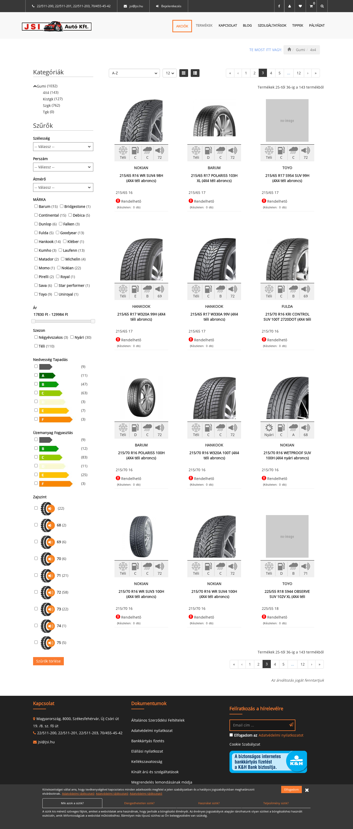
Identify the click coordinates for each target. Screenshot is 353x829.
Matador (46, 259)
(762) (51, 105)
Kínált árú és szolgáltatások (155, 771)
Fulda (43, 232)
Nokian (68, 267)
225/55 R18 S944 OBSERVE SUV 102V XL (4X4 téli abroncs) (287, 594)
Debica (79, 215)
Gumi (300, 49)
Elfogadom (291, 789)
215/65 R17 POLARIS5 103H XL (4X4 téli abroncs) (214, 178)
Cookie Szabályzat (244, 744)
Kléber (73, 241)
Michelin (72, 259)
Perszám (40, 158)
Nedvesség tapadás (50, 359)
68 (59, 525)
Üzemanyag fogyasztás (53, 432)
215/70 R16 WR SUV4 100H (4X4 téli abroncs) (214, 594)
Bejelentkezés (171, 6)
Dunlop (45, 224)
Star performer (72, 285)
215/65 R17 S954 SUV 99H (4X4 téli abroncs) (287, 178)
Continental (49, 215)
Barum (44, 206)
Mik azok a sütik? (72, 803)
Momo (44, 267)
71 (59, 575)
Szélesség (41, 138)
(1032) (47, 86)
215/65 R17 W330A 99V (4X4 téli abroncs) (214, 317)
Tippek (297, 25)
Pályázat (317, 25)
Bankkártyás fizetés (147, 740)
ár (35, 307)
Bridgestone (74, 206)
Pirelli (44, 276)
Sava (43, 285)
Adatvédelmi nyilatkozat (152, 730)
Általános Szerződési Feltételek (158, 720)
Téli (42, 346)
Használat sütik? (209, 803)
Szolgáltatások (272, 25)
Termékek (204, 25)
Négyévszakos (51, 337)
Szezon (39, 330)
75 (59, 642)
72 (59, 592)
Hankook (46, 241)
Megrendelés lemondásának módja (161, 782)
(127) (53, 98)
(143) (50, 92)
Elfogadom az (245, 735)
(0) (48, 111)
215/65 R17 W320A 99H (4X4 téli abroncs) (141, 317)
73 (59, 608)
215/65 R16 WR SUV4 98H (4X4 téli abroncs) (141, 178)
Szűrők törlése (48, 661)
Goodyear (68, 232)
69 (59, 541)
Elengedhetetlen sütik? (139, 803)
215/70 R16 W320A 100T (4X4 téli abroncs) (214, 455)
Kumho (45, 250)
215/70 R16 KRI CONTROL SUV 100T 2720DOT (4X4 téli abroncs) (287, 317)
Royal (65, 276)
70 (59, 558)
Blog (247, 25)
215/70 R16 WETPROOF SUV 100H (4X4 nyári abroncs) (287, 455)
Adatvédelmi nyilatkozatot (281, 735)
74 (59, 625)
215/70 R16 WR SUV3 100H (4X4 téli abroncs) (141, 594)
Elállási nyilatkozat (147, 751)
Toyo (43, 294)
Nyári (79, 337)
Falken (68, 224)
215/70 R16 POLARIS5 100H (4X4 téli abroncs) (141, 455)
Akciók (182, 26)
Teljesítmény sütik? (276, 803)
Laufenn (70, 250)
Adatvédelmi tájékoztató (78, 793)
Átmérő (39, 179)
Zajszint (40, 496)
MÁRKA (39, 199)
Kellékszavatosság (146, 761)
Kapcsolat (228, 25)
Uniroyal (66, 294)
